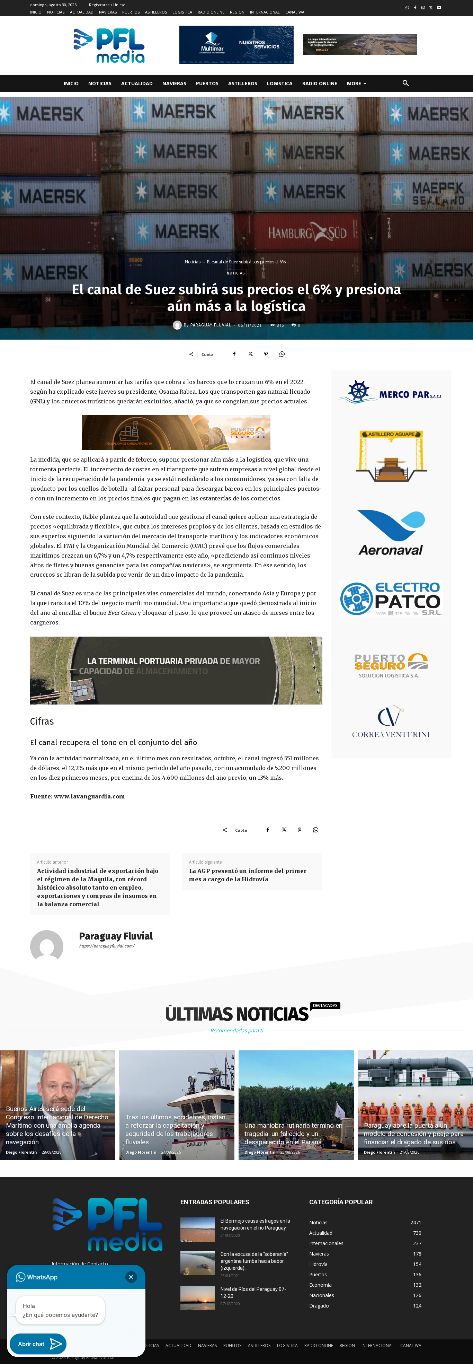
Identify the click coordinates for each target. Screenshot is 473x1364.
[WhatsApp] (282, 354)
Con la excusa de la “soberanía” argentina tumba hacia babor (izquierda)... (254, 1261)
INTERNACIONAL (378, 1345)
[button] (406, 83)
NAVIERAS (207, 1345)
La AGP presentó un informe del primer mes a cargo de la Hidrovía (247, 875)
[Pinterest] (266, 354)
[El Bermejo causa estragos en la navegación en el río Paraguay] (197, 1229)
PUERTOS (232, 1345)
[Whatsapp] (407, 8)
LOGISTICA (287, 1345)
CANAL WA (410, 1345)
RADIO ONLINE (318, 1345)
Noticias (192, 261)
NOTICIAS (149, 1345)
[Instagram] (423, 8)
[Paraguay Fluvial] (178, 325)
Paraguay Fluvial (210, 325)
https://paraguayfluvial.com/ (106, 946)
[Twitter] (431, 8)
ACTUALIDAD (178, 1345)
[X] (250, 354)
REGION (347, 1345)
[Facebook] (415, 8)
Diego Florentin (21, 1152)
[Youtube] (439, 8)
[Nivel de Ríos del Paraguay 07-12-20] (197, 1298)
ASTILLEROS (259, 1345)
